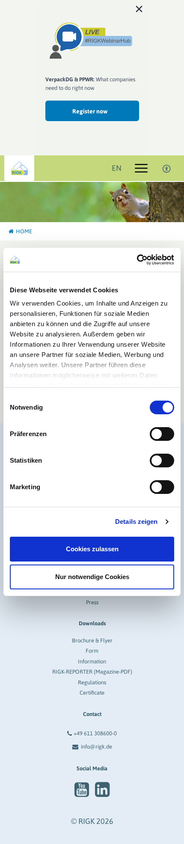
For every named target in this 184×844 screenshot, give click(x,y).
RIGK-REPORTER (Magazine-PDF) (92, 672)
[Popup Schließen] (139, 8)
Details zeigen (136, 521)
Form (92, 651)
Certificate (92, 692)
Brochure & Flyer (92, 640)
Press (92, 602)
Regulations (92, 682)
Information (92, 661)
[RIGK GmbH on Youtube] (81, 789)
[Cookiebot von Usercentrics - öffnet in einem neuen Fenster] (136, 259)
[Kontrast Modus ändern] (167, 168)
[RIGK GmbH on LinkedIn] (102, 789)
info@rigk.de (96, 746)
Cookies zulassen (92, 549)
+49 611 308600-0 (95, 733)
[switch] (162, 434)
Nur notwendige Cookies (92, 576)
